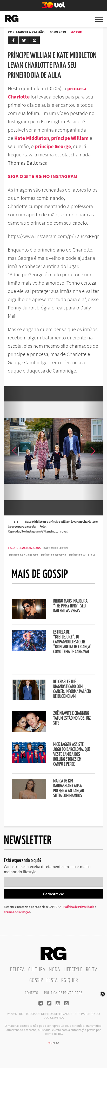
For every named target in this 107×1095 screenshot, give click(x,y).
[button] (92, 450)
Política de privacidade (63, 993)
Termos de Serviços (17, 912)
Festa (52, 980)
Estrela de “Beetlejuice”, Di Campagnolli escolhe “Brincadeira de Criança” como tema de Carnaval (72, 642)
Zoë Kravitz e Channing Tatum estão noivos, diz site (72, 718)
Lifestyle (73, 969)
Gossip (76, 32)
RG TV (91, 969)
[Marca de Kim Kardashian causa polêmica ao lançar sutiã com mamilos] (29, 798)
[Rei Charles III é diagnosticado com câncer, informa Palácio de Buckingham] (29, 699)
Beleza (17, 969)
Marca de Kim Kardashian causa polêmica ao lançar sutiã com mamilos (68, 788)
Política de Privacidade (78, 907)
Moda (54, 969)
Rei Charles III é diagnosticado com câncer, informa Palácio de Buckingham (72, 689)
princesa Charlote (23, 555)
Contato (31, 993)
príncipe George (53, 555)
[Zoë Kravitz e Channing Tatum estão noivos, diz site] (29, 730)
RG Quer (69, 980)
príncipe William (82, 555)
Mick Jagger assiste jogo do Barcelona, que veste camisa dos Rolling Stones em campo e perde (71, 754)
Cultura (36, 969)
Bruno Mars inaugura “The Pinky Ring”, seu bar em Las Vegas (70, 606)
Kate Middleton (55, 548)
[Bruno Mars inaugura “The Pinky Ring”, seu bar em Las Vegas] (29, 618)
